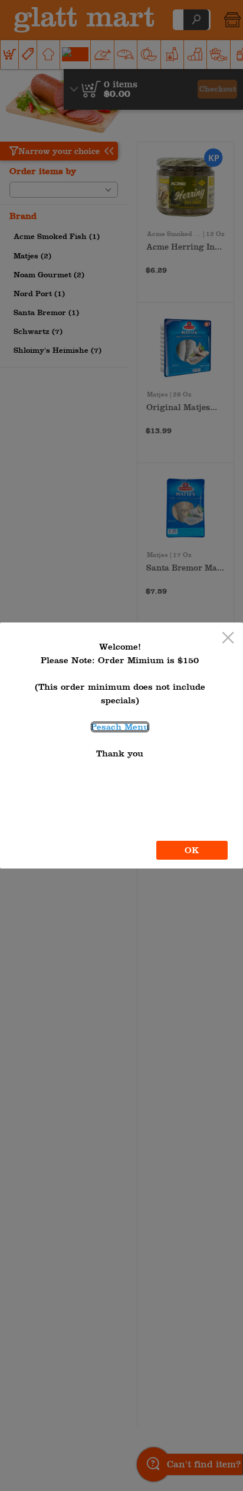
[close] (228, 638)
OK (192, 850)
